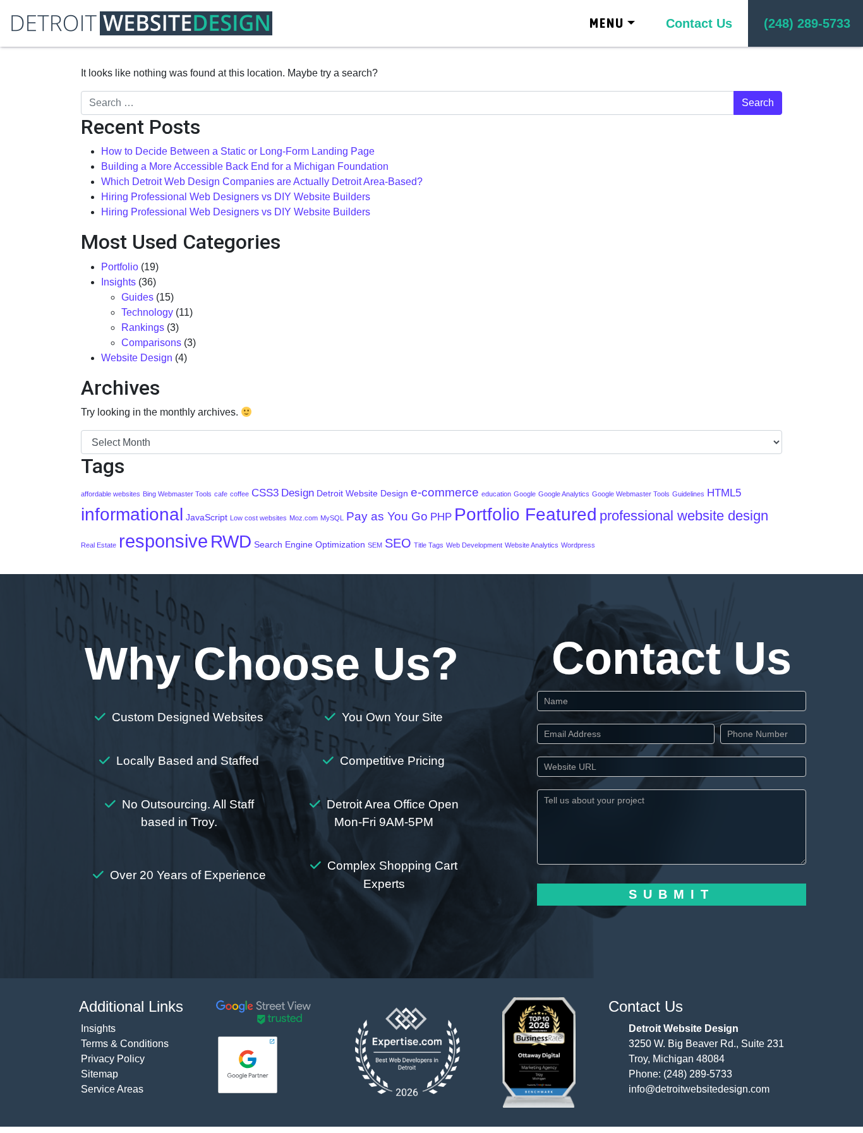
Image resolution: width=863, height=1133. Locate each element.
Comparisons (151, 342)
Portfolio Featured (525, 514)
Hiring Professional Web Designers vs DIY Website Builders (235, 196)
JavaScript (206, 517)
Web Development (474, 545)
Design (297, 493)
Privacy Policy (113, 1058)
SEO (398, 543)
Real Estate (98, 545)
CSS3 (265, 493)
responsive (163, 541)
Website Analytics (531, 545)
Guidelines (688, 494)
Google (525, 494)
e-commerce (445, 492)
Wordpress (578, 545)
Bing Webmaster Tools (177, 494)
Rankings (142, 327)
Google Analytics (563, 494)
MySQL (332, 518)
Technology (147, 312)
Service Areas (112, 1089)
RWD (230, 541)
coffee (239, 494)
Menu (606, 23)
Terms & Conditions (125, 1043)
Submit (672, 894)
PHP (441, 517)
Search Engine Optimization (309, 544)
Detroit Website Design (362, 493)
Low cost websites (258, 518)
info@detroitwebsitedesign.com (699, 1089)
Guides (137, 297)
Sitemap (99, 1074)
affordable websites (110, 494)
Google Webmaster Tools (631, 494)
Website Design (136, 357)
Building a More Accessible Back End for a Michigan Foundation (245, 166)
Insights (118, 282)
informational (132, 514)
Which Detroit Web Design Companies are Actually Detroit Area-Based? (262, 181)
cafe (220, 494)
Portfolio (119, 266)
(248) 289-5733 (697, 1074)
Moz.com (303, 518)
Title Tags (429, 545)
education (496, 494)
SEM (375, 545)
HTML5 (724, 493)
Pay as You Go (387, 516)
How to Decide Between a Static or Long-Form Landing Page (238, 151)
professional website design (684, 516)
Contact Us (699, 23)
